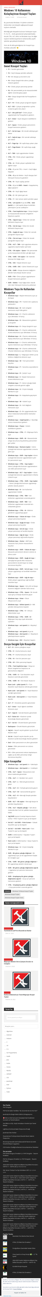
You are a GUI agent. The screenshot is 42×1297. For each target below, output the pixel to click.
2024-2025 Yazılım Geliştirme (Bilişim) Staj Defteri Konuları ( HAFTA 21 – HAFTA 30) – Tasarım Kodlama (19, 1189)
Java (8, 1060)
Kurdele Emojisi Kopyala (20, 1266)
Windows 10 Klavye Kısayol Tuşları (23, 891)
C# (7, 1045)
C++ (8, 1049)
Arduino (9, 1038)
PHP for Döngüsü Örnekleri (11, 1159)
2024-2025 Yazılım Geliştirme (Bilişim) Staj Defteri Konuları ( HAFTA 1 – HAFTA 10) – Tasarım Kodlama (19, 1209)
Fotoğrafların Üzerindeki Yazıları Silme (24, 1248)
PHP (8, 1085)
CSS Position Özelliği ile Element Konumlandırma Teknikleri (20, 1147)
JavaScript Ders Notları (9, 1133)
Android (9, 1035)
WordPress (7, 1296)
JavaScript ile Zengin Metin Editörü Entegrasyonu (17, 1114)
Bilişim (6, 959)
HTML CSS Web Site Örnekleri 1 (22, 1242)
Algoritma (9, 1031)
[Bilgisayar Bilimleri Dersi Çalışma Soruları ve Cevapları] (21, 948)
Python (9, 1088)
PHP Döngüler (7, 1107)
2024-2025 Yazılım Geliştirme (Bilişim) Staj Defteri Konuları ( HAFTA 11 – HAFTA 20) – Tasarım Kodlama (19, 1180)
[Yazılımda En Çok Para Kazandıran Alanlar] (19, 917)
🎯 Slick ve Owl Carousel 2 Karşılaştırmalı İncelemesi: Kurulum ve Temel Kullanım (18, 1119)
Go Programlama (12, 1053)
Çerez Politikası (17, 1289)
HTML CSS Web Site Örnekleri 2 (22, 1272)
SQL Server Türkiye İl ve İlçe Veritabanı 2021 (16, 1170)
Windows (12, 7)
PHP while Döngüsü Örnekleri (12, 1153)
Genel (6, 7)
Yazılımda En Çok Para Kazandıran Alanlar (17, 931)
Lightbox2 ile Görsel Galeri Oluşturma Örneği (16, 1129)
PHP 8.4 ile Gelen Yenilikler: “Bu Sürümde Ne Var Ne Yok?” (20, 1111)
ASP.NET (9, 1074)
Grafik (8, 1056)
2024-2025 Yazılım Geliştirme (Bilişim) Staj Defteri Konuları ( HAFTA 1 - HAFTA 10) (25, 1261)
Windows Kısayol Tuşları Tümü (14, 898)
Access (8, 1067)
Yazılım (10, 928)
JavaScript (9, 1081)
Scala (8, 1092)
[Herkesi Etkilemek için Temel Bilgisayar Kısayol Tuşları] (21, 981)
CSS (8, 1077)
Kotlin (8, 1063)
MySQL (9, 1070)
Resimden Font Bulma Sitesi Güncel (23, 1236)
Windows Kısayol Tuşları (12, 894)
